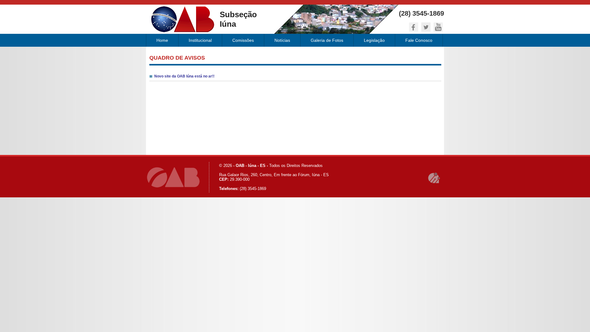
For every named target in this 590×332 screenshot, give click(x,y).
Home (162, 40)
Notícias (282, 40)
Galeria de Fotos (327, 40)
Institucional (200, 40)
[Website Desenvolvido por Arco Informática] (434, 178)
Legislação (374, 40)
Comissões (243, 40)
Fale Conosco (418, 40)
